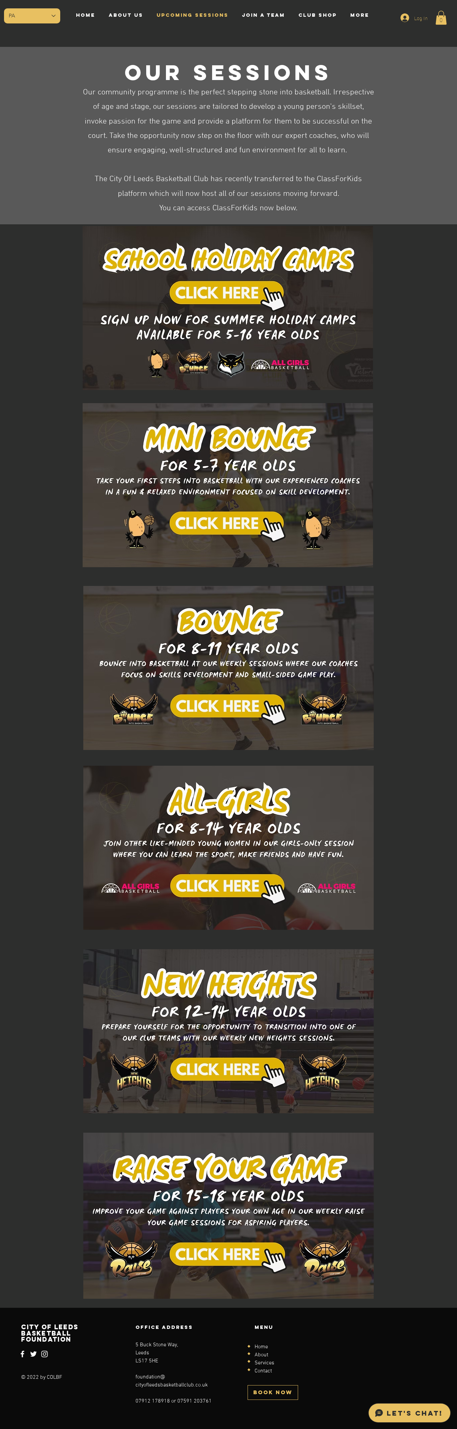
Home (261, 1347)
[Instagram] (44, 1354)
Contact (263, 1371)
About (261, 1355)
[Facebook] (22, 1354)
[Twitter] (33, 1354)
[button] (441, 18)
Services (264, 1363)
